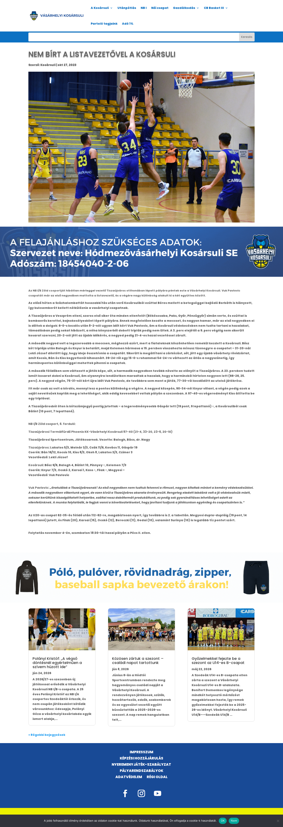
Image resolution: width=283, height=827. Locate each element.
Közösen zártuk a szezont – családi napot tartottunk (138, 660)
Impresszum (141, 752)
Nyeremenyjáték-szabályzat (141, 765)
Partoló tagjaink (104, 24)
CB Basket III (214, 8)
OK (223, 820)
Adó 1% (127, 24)
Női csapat (159, 8)
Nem (234, 820)
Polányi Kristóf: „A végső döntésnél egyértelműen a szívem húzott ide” (57, 662)
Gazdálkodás (184, 8)
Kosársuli (48, 65)
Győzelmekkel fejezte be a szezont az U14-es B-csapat (218, 660)
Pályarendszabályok (141, 771)
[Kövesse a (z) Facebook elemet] (125, 793)
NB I (144, 8)
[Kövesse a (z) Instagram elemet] (141, 793)
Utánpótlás (126, 8)
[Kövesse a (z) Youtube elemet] (157, 793)
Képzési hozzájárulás (141, 759)
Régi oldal (157, 777)
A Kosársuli (100, 8)
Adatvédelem (128, 777)
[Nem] (278, 821)
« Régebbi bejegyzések (46, 735)
